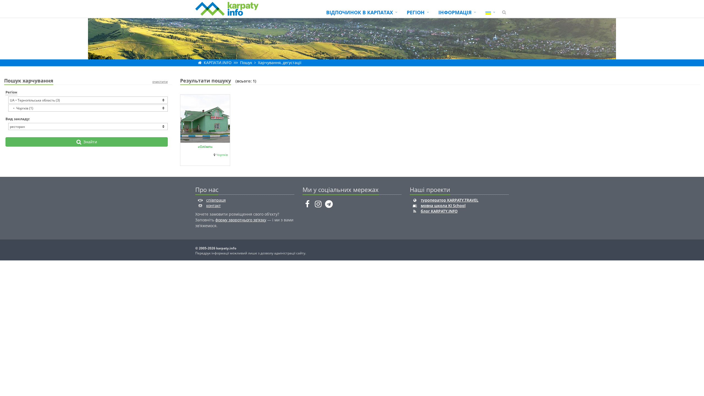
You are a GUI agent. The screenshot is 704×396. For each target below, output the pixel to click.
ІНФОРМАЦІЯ (455, 12)
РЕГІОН (416, 12)
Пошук (246, 62)
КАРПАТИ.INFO (218, 62)
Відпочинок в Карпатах (359, 12)
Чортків (222, 155)
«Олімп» (205, 146)
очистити (160, 81)
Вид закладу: (18, 118)
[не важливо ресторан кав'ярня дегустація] (88, 126)
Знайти (89, 141)
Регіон (11, 92)
